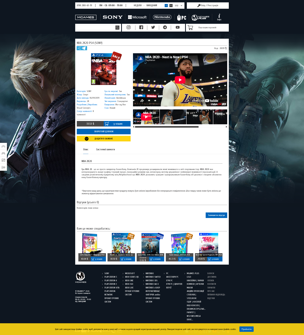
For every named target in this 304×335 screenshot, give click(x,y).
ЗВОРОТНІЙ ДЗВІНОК (103, 131)
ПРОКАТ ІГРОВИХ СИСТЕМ (111, 300)
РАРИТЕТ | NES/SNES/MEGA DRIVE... (194, 316)
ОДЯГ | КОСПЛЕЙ (194, 301)
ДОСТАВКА (211, 277)
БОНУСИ (210, 273)
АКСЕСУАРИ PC (172, 277)
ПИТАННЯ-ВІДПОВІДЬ (216, 294)
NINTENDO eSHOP (153, 287)
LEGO (189, 277)
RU (171, 6)
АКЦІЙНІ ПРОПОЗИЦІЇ (195, 291)
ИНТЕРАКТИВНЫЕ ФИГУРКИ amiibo (153, 293)
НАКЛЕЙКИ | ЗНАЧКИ (195, 280)
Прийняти (246, 329)
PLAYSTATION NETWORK (109, 293)
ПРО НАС (211, 291)
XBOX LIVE (129, 287)
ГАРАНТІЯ (211, 287)
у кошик (118, 123)
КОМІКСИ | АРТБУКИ (195, 284)
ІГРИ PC (169, 280)
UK (166, 6)
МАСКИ (190, 287)
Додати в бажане (104, 138)
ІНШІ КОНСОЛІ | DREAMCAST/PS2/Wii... (196, 307)
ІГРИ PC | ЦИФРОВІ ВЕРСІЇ (174, 286)
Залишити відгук (216, 215)
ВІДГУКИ (211, 298)
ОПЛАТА (210, 280)
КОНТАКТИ (211, 284)
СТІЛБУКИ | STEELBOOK (191, 296)
